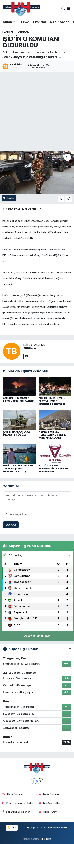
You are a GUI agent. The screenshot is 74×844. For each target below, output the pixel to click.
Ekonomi (39, 22)
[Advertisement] (37, 112)
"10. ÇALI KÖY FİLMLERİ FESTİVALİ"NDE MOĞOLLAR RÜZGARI (52, 401)
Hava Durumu (15, 794)
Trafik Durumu (51, 794)
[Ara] (63, 8)
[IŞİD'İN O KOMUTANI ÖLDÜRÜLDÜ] (37, 172)
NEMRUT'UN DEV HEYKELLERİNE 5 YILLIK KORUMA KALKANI (52, 435)
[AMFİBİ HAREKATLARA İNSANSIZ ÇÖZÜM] (19, 419)
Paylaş (10, 198)
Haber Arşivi (50, 812)
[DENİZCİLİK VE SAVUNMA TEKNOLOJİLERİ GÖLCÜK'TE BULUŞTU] (19, 453)
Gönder (11, 524)
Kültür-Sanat (59, 22)
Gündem (9, 22)
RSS (13, 827)
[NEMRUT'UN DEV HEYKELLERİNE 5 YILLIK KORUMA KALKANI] (55, 419)
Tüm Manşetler (51, 803)
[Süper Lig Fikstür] (69, 649)
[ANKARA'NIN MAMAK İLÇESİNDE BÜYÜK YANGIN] (19, 386)
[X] (40, 781)
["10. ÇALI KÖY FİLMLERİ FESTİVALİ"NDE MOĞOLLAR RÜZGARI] (55, 386)
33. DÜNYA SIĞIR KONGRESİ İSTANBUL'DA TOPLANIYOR (54, 468)
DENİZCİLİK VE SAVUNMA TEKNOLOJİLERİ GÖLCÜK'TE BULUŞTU (18, 468)
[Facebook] (34, 781)
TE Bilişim (46, 839)
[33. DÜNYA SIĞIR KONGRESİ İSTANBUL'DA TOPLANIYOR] (55, 453)
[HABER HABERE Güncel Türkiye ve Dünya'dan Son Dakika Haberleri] (21, 9)
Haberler (8, 32)
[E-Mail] (26, 356)
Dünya (24, 22)
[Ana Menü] (68, 8)
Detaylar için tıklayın (37, 635)
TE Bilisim (29, 348)
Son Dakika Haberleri (18, 812)
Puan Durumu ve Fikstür (19, 803)
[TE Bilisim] (11, 351)
